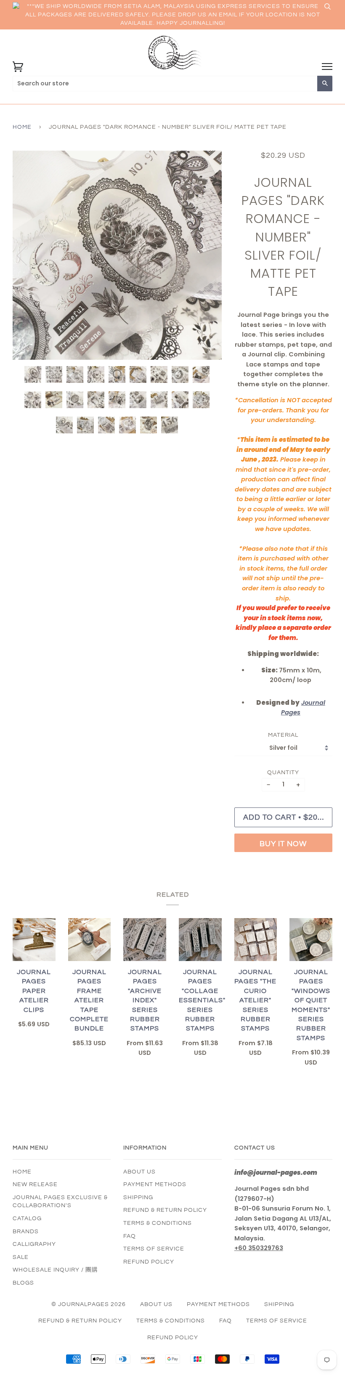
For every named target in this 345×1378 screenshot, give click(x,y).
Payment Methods (154, 1184)
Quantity (283, 772)
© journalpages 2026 (88, 1304)
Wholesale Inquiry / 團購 (55, 1270)
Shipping (138, 1197)
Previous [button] (27, 255)
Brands (26, 1232)
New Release (35, 1184)
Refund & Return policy (165, 1210)
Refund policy (148, 1262)
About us (139, 1172)
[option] (117, 255)
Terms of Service (153, 1249)
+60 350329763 (258, 1248)
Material (283, 735)
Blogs (23, 1283)
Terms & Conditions (157, 1223)
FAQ (129, 1236)
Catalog (27, 1218)
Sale (21, 1257)
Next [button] (206, 255)
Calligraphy (34, 1244)
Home (22, 127)
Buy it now (283, 844)
